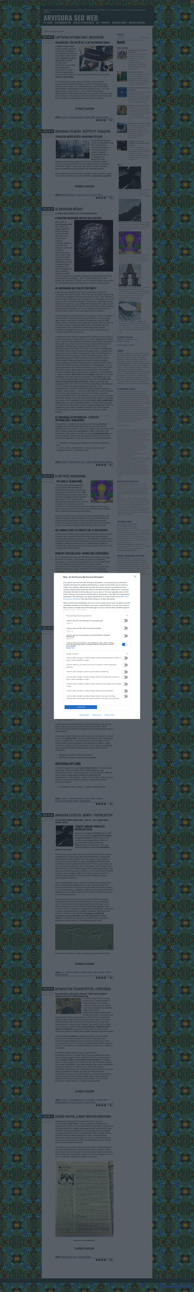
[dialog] (97, 646)
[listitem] (97, 616)
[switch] (125, 620)
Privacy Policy (110, 715)
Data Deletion (84, 715)
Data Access (97, 715)
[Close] (136, 577)
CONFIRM (81, 707)
